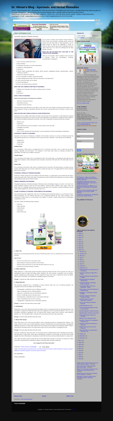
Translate (82, 37)
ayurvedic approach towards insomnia (27, 348)
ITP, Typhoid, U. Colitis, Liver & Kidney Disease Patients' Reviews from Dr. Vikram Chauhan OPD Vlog (87, 178)
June (81, 261)
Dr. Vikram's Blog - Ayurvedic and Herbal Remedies (45, 7)
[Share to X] (45, 347)
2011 (80, 239)
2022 (80, 350)
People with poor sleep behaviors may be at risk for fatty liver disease (87, 363)
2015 (80, 247)
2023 (80, 352)
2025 (80, 356)
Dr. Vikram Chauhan (90, 70)
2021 (80, 348)
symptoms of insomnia (31, 350)
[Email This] (42, 347)
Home (44, 396)
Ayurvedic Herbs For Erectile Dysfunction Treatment (86, 299)
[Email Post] (40, 346)
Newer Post (18, 396)
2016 (80, 249)
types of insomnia (41, 350)
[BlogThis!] (44, 347)
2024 (80, 354)
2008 (80, 233)
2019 (80, 344)
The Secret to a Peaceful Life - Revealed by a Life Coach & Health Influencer (87, 195)
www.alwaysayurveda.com (84, 124)
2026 (80, 358)
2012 (80, 241)
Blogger (73, 409)
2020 (80, 346)
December (82, 338)
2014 (80, 245)
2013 (80, 243)
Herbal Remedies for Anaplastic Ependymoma (87, 280)
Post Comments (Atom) (26, 399)
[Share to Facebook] (47, 347)
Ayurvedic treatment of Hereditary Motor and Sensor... (87, 283)
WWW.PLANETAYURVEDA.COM (89, 122)
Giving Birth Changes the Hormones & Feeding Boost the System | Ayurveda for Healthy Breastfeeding (87, 183)
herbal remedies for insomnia (60, 348)
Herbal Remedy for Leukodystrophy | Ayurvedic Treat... (88, 331)
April (81, 257)
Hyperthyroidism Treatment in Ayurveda (89, 313)
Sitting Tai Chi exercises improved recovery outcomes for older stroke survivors (87, 369)
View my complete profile (83, 103)
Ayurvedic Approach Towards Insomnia (88, 311)
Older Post (69, 396)
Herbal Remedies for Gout (85, 305)
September (82, 267)
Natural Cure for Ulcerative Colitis (87, 318)
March (81, 255)
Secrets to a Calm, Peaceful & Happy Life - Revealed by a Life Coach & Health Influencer (87, 191)
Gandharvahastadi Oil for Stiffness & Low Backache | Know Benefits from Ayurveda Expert (87, 187)
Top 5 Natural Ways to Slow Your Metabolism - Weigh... (87, 286)
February (82, 253)
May (81, 259)
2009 (80, 235)
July (81, 263)
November (82, 335)
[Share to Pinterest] (48, 347)
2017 (80, 340)
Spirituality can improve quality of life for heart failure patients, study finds (86, 377)
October (82, 333)
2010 (80, 237)
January (82, 251)
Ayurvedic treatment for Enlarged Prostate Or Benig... (87, 296)
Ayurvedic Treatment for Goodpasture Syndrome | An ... (88, 321)
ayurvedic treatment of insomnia (45, 348)
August (81, 265)
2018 (80, 342)
